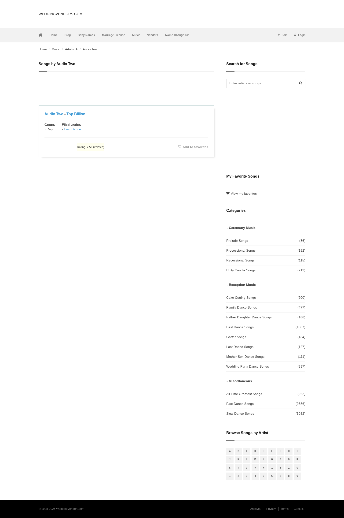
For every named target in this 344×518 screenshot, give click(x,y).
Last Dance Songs (265, 347)
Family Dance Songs (265, 307)
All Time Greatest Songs (265, 394)
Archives (255, 509)
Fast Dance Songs (265, 404)
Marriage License (113, 35)
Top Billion (75, 114)
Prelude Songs (265, 240)
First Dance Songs (265, 327)
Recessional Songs (265, 260)
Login (301, 35)
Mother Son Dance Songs (265, 356)
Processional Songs (265, 250)
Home (54, 35)
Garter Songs (265, 337)
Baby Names (86, 35)
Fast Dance (72, 129)
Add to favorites (195, 147)
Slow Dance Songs (265, 413)
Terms (285, 509)
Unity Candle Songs (265, 270)
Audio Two (53, 114)
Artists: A (71, 49)
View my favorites (244, 193)
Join (284, 35)
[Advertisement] (126, 89)
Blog (68, 35)
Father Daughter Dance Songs (265, 317)
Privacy (271, 509)
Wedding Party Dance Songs (265, 366)
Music (136, 35)
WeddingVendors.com (61, 14)
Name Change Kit (177, 35)
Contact (299, 509)
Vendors (152, 35)
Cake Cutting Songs (265, 297)
